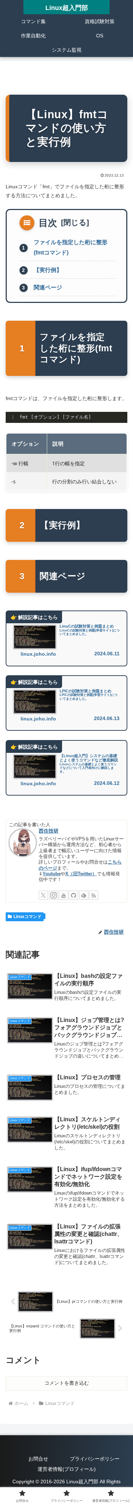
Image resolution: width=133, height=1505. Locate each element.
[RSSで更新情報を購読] (93, 895)
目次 (48, 222)
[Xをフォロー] (43, 895)
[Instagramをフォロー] (53, 895)
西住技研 (49, 831)
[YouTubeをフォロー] (63, 895)
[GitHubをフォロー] (73, 895)
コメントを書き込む (66, 1383)
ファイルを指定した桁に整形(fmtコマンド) (70, 247)
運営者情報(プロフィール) (67, 1469)
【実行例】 (48, 270)
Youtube (52, 873)
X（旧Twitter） (81, 873)
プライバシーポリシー (95, 1459)
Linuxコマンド (27, 916)
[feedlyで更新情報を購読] (83, 895)
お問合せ (38, 1459)
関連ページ (48, 287)
